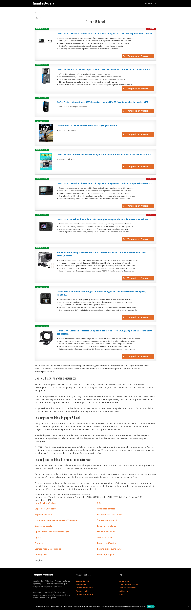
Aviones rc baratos (106, 508)
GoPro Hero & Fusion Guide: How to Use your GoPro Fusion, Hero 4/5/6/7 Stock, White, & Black (104, 154)
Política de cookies (127, 587)
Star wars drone (105, 537)
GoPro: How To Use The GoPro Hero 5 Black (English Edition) (87, 125)
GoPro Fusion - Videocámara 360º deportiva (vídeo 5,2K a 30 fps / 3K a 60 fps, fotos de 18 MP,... (104, 102)
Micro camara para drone (109, 514)
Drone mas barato (43, 526)
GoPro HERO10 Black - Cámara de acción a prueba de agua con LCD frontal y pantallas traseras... (105, 183)
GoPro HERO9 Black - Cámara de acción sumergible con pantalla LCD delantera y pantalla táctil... (105, 219)
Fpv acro (39, 543)
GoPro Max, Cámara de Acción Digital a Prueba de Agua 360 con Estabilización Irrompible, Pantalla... (101, 293)
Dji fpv (38, 537)
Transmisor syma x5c (107, 520)
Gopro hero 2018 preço (45, 508)
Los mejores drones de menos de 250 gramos (56, 520)
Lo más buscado (148, 3)
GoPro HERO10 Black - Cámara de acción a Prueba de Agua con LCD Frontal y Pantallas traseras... (105, 33)
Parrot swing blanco (106, 526)
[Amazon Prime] (151, 52)
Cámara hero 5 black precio (48, 549)
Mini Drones (81, 584)
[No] (188, 607)
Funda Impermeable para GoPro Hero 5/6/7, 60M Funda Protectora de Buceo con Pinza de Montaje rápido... (101, 254)
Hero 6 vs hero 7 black (45, 503)
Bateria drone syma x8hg (109, 549)
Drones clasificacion (106, 543)
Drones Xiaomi (82, 581)
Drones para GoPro (84, 587)
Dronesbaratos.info (43, 3)
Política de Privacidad (128, 584)
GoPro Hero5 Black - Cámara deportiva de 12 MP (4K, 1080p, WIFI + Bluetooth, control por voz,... (104, 69)
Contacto (123, 594)
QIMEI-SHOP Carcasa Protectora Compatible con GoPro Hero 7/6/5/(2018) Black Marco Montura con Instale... (104, 332)
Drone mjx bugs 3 (105, 554)
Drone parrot (41, 554)
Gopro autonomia (43, 514)
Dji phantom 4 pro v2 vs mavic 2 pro (52, 531)
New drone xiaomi (106, 531)
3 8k (99, 503)
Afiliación (123, 591)
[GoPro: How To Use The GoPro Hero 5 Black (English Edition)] (46, 133)
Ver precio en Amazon (138, 56)
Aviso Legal (124, 581)
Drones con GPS (83, 591)
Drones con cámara (84, 594)
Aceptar (151, 606)
